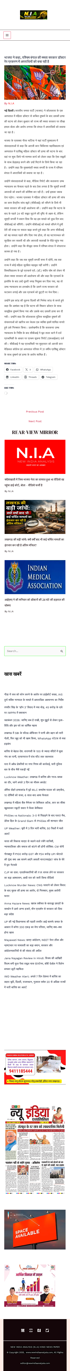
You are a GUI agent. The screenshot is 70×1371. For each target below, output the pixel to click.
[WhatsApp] (22, 1330)
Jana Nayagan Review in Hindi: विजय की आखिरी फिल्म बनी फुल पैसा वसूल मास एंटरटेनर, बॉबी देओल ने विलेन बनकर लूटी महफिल (34, 964)
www (28, 1352)
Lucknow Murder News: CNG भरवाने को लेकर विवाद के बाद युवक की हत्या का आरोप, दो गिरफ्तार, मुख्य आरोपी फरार (34, 891)
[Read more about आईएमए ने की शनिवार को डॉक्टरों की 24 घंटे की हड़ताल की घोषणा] (35, 576)
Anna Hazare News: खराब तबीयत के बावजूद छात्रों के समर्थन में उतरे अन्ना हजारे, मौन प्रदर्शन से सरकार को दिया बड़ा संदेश (34, 909)
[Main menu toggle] (7, 35)
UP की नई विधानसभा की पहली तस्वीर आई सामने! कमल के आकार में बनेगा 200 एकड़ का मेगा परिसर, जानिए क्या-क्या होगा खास (33, 927)
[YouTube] (30, 1330)
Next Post (35, 421)
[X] (47, 1330)
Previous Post (35, 411)
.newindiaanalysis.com (42, 1352)
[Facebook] (39, 1330)
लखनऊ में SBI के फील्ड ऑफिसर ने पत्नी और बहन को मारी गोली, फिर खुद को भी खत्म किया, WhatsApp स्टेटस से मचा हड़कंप (35, 738)
